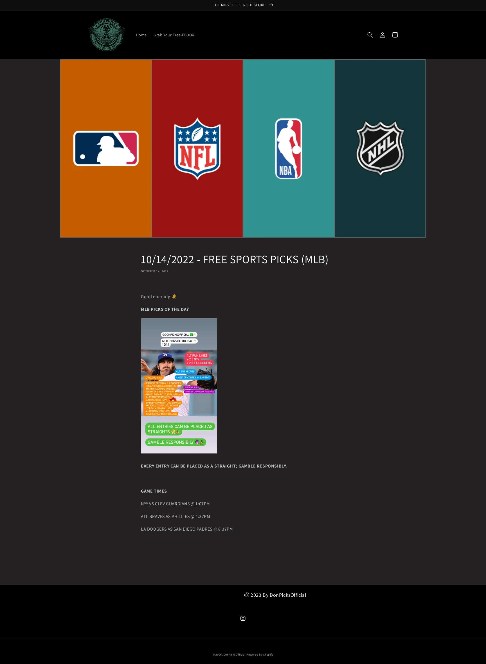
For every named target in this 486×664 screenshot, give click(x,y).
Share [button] (152, 284)
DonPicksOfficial (235, 654)
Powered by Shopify (259, 654)
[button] (370, 35)
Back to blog (246, 564)
